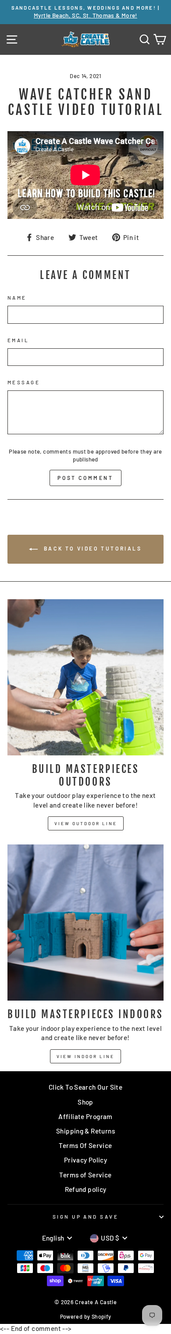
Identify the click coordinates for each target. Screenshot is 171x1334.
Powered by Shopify (85, 1316)
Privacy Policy (85, 1160)
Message (23, 382)
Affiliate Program (85, 1116)
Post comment (85, 478)
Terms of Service (85, 1175)
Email (18, 340)
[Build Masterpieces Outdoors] (85, 677)
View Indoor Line (85, 1056)
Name (17, 297)
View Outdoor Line (85, 823)
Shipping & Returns (85, 1131)
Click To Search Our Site (85, 1087)
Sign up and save (85, 1217)
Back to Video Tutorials (91, 549)
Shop (85, 1102)
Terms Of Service (85, 1145)
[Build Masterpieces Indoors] (85, 922)
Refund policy (86, 1189)
